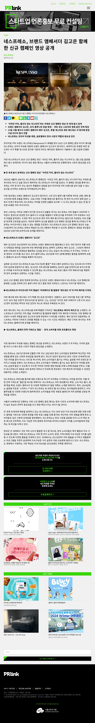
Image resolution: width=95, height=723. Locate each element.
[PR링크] (13, 8)
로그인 (53, 3)
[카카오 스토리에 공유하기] (17, 118)
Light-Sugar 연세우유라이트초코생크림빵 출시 (63, 532)
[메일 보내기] (32, 118)
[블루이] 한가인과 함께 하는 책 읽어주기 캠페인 (63, 563)
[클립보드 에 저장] (36, 118)
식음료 (6, 35)
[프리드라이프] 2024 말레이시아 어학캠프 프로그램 (64, 635)
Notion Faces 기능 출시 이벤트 (14, 532)
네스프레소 (9, 54)
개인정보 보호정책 (25, 688)
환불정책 (38, 688)
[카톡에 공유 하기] (13, 118)
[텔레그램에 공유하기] (28, 118)
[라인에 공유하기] (21, 118)
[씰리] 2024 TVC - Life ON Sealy (14, 635)
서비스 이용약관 (9, 688)
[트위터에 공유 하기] (9, 118)
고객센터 (72, 3)
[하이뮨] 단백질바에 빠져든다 (13, 603)
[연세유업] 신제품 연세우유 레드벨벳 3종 (17, 563)
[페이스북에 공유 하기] (6, 118)
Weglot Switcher (85, 3)
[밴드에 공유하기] (25, 118)
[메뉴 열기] (88, 7)
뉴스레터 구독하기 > (47, 658)
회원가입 (62, 3)
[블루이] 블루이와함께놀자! (57, 603)
